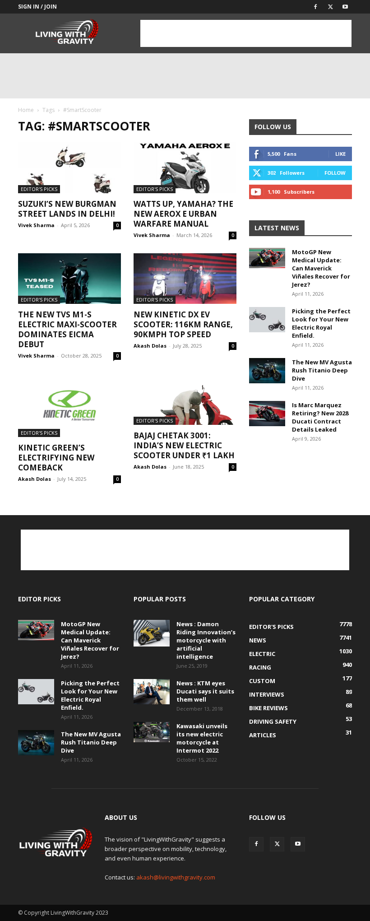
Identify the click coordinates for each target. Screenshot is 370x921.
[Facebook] (315, 7)
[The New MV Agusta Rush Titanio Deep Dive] (267, 370)
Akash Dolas (150, 345)
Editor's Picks (39, 189)
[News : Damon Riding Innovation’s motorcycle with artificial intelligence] (152, 633)
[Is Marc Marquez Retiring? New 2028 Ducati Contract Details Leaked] (267, 413)
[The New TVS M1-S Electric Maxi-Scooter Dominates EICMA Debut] (69, 278)
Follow (335, 172)
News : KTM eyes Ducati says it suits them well (205, 691)
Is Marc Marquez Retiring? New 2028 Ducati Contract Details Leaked (320, 417)
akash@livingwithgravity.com (175, 877)
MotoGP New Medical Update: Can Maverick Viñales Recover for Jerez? (321, 268)
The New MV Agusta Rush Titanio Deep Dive (322, 370)
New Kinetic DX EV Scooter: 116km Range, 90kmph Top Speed (183, 324)
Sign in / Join (37, 6)
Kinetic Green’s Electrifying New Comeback (56, 457)
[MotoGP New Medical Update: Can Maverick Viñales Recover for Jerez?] (267, 258)
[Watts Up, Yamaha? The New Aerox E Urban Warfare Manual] (185, 167)
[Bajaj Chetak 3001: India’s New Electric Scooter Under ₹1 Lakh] (185, 399)
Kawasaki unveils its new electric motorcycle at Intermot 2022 (201, 738)
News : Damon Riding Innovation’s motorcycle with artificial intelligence (206, 640)
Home (26, 110)
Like (340, 153)
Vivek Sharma (36, 225)
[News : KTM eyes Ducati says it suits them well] (152, 691)
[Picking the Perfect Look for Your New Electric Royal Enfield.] (267, 319)
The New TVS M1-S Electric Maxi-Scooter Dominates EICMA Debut (67, 329)
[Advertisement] (246, 33)
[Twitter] (330, 7)
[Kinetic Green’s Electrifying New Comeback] (69, 405)
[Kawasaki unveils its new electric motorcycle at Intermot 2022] (152, 732)
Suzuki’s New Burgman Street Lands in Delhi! (67, 209)
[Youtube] (345, 7)
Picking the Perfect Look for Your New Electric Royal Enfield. (321, 323)
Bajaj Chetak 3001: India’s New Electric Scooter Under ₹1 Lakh (184, 445)
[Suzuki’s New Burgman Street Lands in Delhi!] (69, 167)
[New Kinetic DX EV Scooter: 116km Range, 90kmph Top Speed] (185, 278)
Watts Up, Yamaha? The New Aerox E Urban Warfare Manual (183, 214)
